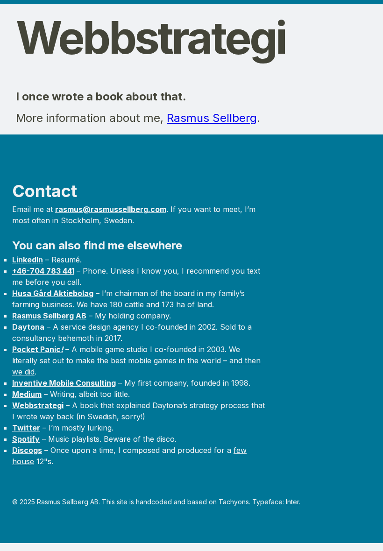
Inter (292, 502)
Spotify (26, 439)
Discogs (27, 450)
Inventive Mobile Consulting (64, 383)
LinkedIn (27, 259)
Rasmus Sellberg (212, 118)
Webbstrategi (38, 405)
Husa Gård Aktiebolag (52, 293)
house (23, 461)
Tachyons (234, 502)
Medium (27, 394)
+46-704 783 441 (43, 271)
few (240, 450)
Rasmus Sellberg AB (49, 315)
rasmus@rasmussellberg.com (110, 209)
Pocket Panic (37, 349)
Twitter (26, 427)
